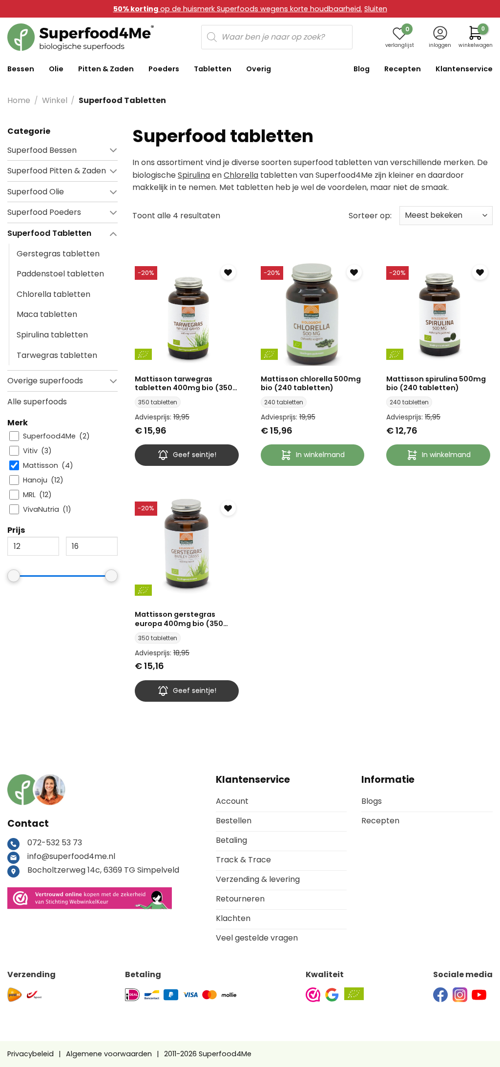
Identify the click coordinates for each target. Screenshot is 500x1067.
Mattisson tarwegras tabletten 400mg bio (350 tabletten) (183, 384)
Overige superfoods (45, 380)
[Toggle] (98, 150)
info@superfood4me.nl (71, 856)
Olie (56, 69)
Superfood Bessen (42, 149)
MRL (29, 495)
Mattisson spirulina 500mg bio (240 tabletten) (436, 384)
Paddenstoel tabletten (60, 273)
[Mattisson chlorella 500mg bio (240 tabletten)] (313, 314)
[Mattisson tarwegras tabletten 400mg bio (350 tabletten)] (187, 314)
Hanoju (35, 480)
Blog (362, 69)
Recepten (402, 69)
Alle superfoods (37, 401)
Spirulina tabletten (52, 334)
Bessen (20, 69)
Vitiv (30, 451)
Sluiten (375, 9)
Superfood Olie (35, 191)
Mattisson (40, 465)
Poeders (163, 69)
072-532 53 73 (54, 842)
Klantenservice (464, 69)
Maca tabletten (47, 314)
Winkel (54, 100)
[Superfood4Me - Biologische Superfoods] (80, 37)
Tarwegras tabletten (57, 354)
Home (18, 100)
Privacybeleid (30, 1054)
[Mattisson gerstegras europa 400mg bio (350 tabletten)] (187, 550)
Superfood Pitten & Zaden (56, 170)
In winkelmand (320, 455)
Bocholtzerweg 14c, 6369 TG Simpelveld (103, 870)
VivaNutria (41, 509)
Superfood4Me (49, 436)
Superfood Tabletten (49, 233)
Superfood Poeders (44, 212)
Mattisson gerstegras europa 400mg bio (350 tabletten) (179, 619)
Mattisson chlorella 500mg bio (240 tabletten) (311, 384)
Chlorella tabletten (53, 293)
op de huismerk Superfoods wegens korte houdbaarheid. (237, 9)
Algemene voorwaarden (109, 1054)
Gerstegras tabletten (58, 253)
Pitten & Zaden (106, 69)
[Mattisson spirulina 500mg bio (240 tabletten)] (438, 314)
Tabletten (212, 69)
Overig (258, 69)
